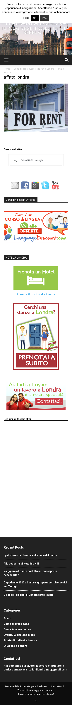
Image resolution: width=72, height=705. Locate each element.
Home (7, 68)
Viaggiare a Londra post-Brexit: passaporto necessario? (30, 573)
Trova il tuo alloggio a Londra (34, 690)
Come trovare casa (16, 623)
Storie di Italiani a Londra (20, 640)
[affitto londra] (36, 130)
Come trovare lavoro (17, 629)
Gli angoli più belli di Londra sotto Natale (28, 594)
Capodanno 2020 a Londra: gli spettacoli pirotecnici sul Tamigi (35, 584)
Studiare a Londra (15, 646)
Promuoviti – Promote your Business (26, 686)
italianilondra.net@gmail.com (47, 669)
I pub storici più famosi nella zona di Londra (30, 555)
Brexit (8, 618)
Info (44, 18)
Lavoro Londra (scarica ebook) (36, 694)
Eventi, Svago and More (19, 635)
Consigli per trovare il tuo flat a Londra (34, 68)
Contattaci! (57, 686)
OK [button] (34, 18)
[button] (6, 60)
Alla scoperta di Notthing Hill (21, 563)
